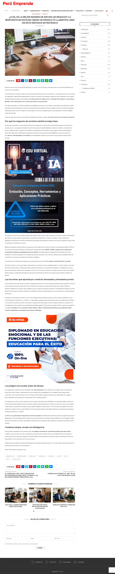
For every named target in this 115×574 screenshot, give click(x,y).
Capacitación (95, 29)
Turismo (95, 92)
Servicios (45, 11)
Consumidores (95, 33)
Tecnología (95, 84)
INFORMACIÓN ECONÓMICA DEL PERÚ (62, 11)
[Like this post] (18, 80)
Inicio (25, 11)
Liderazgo (95, 64)
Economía (95, 45)
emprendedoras (10, 456)
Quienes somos (35, 11)
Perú (95, 76)
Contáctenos (98, 11)
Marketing (95, 68)
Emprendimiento (95, 53)
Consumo (95, 37)
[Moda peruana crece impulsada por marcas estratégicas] (40, 495)
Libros (95, 61)
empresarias (32, 456)
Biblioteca (79, 11)
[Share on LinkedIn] (34, 80)
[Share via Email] (50, 80)
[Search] (112, 10)
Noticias (89, 11)
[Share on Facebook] (22, 80)
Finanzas (95, 57)
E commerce (95, 41)
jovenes (59, 456)
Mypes (65, 456)
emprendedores (22, 456)
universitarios (16, 459)
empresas (51, 456)
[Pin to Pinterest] (30, 80)
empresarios (42, 456)
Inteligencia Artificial (96, 88)
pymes (7, 459)
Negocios (96, 49)
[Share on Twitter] (26, 80)
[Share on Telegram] (42, 80)
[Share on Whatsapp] (38, 80)
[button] (7, 499)
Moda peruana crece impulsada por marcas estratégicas (40, 506)
